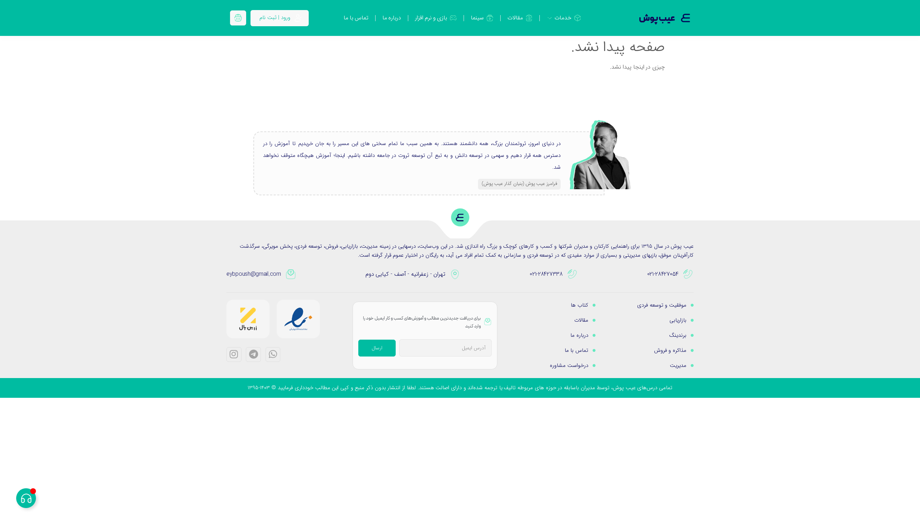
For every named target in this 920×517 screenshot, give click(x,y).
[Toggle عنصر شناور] (26, 498)
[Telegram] (253, 354)
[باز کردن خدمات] (550, 18)
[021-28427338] (572, 274)
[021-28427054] (688, 274)
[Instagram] (234, 354)
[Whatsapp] (273, 354)
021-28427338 (546, 274)
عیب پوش (657, 18)
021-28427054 (662, 274)
